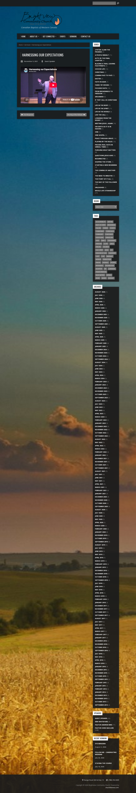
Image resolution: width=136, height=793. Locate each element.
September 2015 (101, 679)
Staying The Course (103, 763)
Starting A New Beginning (106, 165)
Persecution (107, 259)
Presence (105, 262)
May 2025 (98, 333)
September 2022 (101, 436)
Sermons (27, 45)
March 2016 (99, 663)
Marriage (110, 256)
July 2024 (98, 366)
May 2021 (98, 481)
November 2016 (101, 644)
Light (97, 256)
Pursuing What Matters (105, 150)
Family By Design (102, 85)
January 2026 (100, 311)
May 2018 (98, 590)
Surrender (111, 269)
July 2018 (98, 583)
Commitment (100, 231)
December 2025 (101, 314)
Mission (98, 259)
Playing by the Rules (103, 142)
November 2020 (101, 500)
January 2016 (100, 667)
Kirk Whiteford (101, 722)
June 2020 (98, 516)
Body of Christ (100, 225)
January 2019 (100, 567)
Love (102, 256)
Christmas (99, 72)
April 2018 (99, 593)
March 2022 (99, 449)
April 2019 (99, 558)
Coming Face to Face (103, 75)
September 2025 (101, 324)
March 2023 (99, 417)
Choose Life (100, 69)
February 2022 (100, 452)
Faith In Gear (100, 82)
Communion (110, 231)
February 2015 (100, 683)
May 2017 (98, 625)
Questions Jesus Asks (104, 155)
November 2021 (101, 462)
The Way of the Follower (75, 115)
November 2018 (101, 574)
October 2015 (100, 676)
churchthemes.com (112, 788)
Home (21, 45)
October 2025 (100, 321)
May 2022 (98, 442)
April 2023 (99, 414)
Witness (109, 275)
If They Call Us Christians (106, 100)
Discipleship (99, 237)
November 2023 (101, 391)
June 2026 (98, 298)
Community (99, 234)
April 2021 (99, 484)
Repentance (99, 265)
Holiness (106, 247)
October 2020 (100, 503)
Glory (106, 243)
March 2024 (99, 378)
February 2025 (100, 343)
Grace (112, 243)
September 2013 (101, 705)
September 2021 (101, 468)
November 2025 (101, 318)
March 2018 (99, 596)
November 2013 (101, 698)
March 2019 (99, 561)
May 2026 (98, 302)
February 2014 (100, 689)
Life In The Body (101, 105)
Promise (113, 262)
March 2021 (99, 487)
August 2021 (100, 471)
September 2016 (101, 650)
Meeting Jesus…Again (104, 123)
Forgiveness (111, 240)
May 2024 (98, 372)
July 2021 (98, 474)
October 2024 (100, 356)
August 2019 (100, 545)
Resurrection (109, 265)
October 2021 (100, 465)
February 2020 (100, 529)
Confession (109, 234)
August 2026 (100, 292)
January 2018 (100, 602)
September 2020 (101, 506)
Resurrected (100, 159)
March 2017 (99, 631)
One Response (28, 115)
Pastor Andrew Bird (103, 725)
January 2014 (100, 692)
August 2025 (100, 327)
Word (98, 278)
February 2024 (100, 382)
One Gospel (100, 135)
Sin (105, 269)
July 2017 (98, 622)
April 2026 (99, 305)
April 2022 (99, 446)
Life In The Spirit (102, 108)
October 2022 (100, 433)
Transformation (101, 272)
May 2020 (98, 519)
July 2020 (98, 513)
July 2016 (98, 654)
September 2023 (101, 398)
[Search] (118, 3)
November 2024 (101, 353)
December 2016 (101, 641)
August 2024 (100, 362)
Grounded (99, 97)
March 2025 (99, 340)
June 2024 (98, 369)
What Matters (100, 275)
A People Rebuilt (102, 55)
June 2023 (98, 407)
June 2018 (98, 586)
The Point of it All (103, 179)
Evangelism (109, 237)
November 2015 (101, 673)
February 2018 (100, 599)
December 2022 (101, 426)
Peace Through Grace (104, 138)
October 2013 (100, 702)
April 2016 (99, 660)
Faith (97, 240)
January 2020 (100, 532)
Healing (98, 247)
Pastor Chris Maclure (104, 728)
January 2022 (100, 455)
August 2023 (100, 401)
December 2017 (101, 606)
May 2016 (98, 657)
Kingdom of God (101, 253)
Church (112, 228)
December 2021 (101, 458)
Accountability (100, 222)
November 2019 (101, 535)
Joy (111, 250)
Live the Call (100, 115)
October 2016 (100, 647)
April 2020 (99, 522)
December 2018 (101, 570)
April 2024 (99, 375)
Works (104, 278)
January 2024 (100, 385)
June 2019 (98, 551)
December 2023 (101, 388)
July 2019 (98, 548)
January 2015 (100, 686)
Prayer (98, 262)
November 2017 (101, 609)
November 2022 (101, 430)
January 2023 (100, 423)
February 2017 (100, 634)
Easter (98, 79)
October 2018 (100, 577)
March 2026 (99, 308)
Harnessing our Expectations (41, 45)
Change (105, 228)
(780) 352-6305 (113, 780)
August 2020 (100, 510)
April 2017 (99, 628)
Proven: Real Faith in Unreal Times (104, 146)
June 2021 (98, 478)
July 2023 (98, 404)
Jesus (106, 250)
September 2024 (101, 359)
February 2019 (100, 564)
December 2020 (101, 497)
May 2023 (98, 410)
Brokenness (111, 225)
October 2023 (100, 394)
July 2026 (98, 295)
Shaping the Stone (103, 162)
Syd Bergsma (100, 744)
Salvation (99, 269)
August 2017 (100, 618)
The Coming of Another (105, 170)
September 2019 (101, 542)
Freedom (98, 243)
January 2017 (100, 638)
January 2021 (100, 494)
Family (103, 240)
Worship (111, 278)
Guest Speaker (50, 61)
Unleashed (99, 187)
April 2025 (99, 337)
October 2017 (100, 612)
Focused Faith (101, 88)
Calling (98, 228)
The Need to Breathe (104, 176)
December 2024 (101, 350)
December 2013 (101, 695)
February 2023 (100, 420)
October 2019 (100, 538)
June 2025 (98, 330)
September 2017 (101, 615)
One (96, 132)
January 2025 (100, 346)
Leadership (112, 253)
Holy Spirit (99, 250)
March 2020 (99, 526)
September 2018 (101, 580)
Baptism (110, 222)
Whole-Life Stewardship (105, 191)
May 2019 (98, 554)
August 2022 (100, 439)
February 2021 (100, 490)
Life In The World (102, 112)
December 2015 (101, 670)
